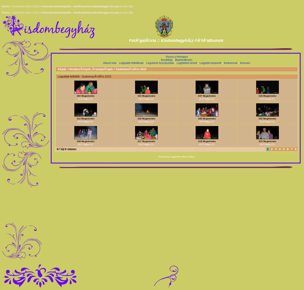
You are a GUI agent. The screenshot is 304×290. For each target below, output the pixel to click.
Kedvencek (230, 63)
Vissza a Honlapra (177, 56)
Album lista (109, 63)
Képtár (62, 69)
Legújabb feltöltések (131, 63)
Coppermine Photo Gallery (182, 157)
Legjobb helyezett (210, 63)
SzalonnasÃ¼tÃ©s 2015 (131, 69)
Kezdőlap (166, 59)
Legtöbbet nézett (187, 63)
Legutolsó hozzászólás (160, 63)
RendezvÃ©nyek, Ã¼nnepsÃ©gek (91, 69)
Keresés (245, 63)
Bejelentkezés (183, 59)
